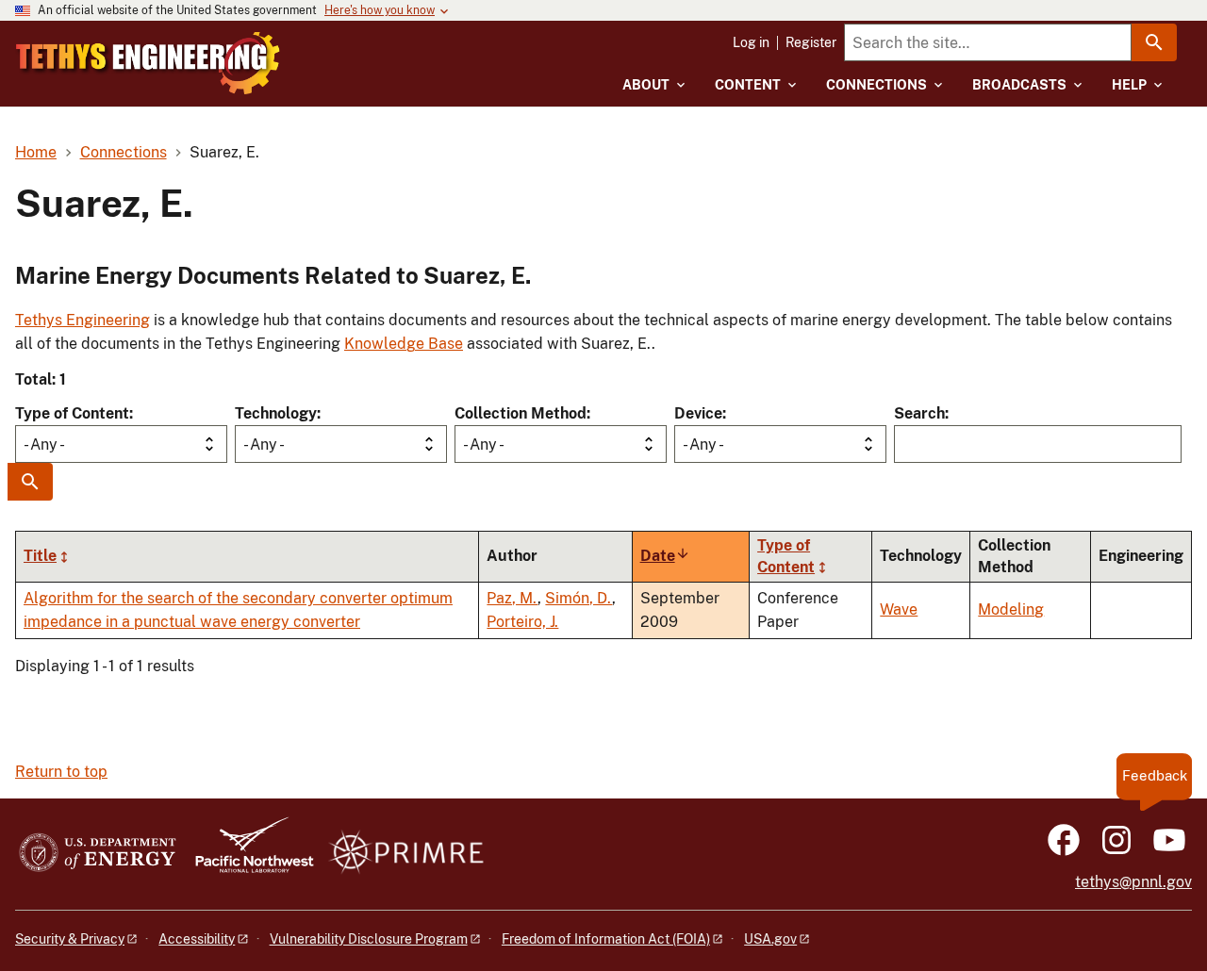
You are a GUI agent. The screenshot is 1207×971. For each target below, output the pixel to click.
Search (919, 413)
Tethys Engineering (82, 320)
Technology (276, 413)
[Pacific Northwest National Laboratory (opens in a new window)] (247, 853)
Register (810, 42)
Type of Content (72, 413)
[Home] (148, 63)
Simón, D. (578, 598)
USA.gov (770, 938)
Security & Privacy (69, 938)
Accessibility (196, 938)
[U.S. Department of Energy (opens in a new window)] (97, 854)
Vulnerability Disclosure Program (369, 938)
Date (665, 556)
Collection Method (521, 413)
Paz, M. (512, 598)
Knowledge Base (403, 344)
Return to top (61, 772)
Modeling (1011, 609)
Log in (751, 42)
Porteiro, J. (522, 622)
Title (40, 556)
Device (698, 413)
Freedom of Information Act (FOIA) (606, 938)
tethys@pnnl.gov (1133, 882)
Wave (899, 609)
